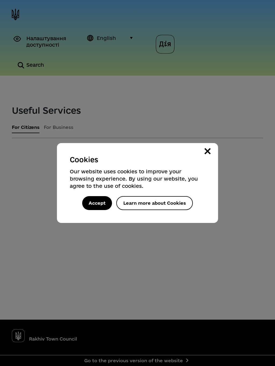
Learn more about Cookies (154, 203)
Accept (97, 203)
